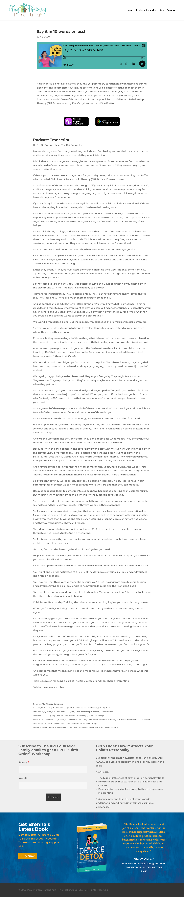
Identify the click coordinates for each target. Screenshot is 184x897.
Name (24, 762)
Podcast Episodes (146, 10)
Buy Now (27, 856)
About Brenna (167, 10)
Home (130, 10)
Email (23, 778)
